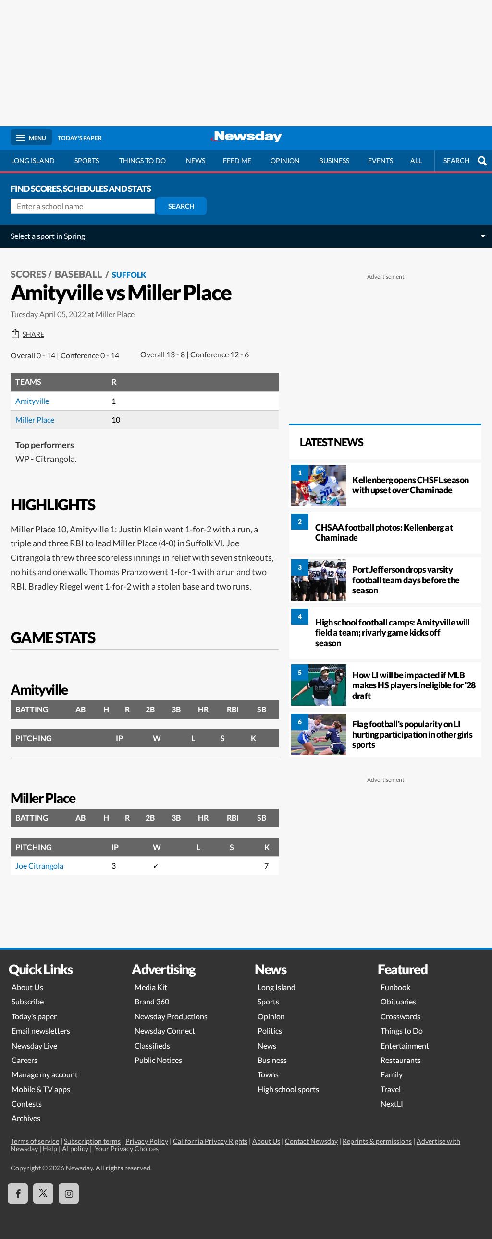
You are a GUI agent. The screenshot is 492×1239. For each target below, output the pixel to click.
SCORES (29, 274)
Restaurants (401, 1059)
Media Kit (151, 986)
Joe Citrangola (39, 865)
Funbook (395, 986)
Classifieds (152, 1045)
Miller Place (34, 419)
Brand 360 (152, 1001)
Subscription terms (92, 1141)
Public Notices (158, 1059)
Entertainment (405, 1045)
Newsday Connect (165, 1030)
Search (181, 206)
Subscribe (28, 1001)
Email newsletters (41, 1030)
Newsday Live (34, 1045)
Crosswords (400, 1016)
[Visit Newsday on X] (43, 1193)
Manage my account (45, 1074)
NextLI (392, 1103)
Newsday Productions (171, 1016)
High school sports (288, 1089)
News (195, 160)
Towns (268, 1074)
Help (50, 1149)
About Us (27, 986)
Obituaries (398, 1001)
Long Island (33, 160)
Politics (270, 1030)
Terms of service (35, 1141)
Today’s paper (34, 1016)
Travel (391, 1089)
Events (380, 160)
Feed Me (237, 160)
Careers (24, 1059)
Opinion (285, 160)
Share (33, 334)
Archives (26, 1117)
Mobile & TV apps (41, 1089)
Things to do (142, 160)
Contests (27, 1103)
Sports (86, 160)
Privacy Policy (146, 1141)
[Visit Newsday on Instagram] (69, 1193)
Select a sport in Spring (48, 235)
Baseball (79, 274)
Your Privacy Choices (126, 1149)
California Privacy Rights (210, 1141)
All (416, 160)
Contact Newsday (311, 1141)
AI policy (75, 1149)
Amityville (32, 400)
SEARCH (456, 160)
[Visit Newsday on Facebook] (18, 1193)
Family (392, 1074)
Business (334, 160)
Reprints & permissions (377, 1141)
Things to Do (402, 1030)
